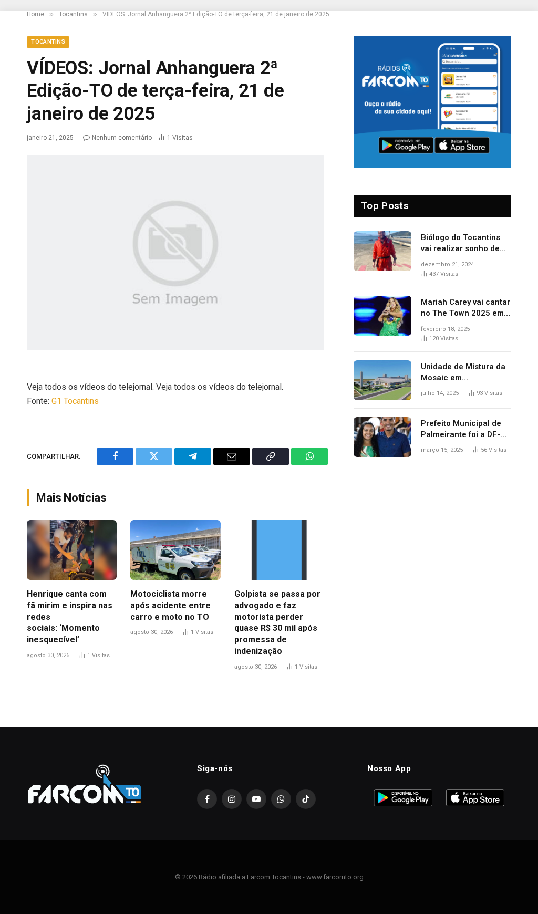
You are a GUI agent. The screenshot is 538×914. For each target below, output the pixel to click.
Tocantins (48, 41)
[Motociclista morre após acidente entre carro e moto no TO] (175, 550)
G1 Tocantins (75, 401)
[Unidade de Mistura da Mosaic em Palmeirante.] (382, 380)
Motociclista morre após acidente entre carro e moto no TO (170, 605)
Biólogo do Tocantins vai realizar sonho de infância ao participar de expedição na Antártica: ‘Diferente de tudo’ (464, 244)
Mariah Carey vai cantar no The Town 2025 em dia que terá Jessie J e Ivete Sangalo (465, 308)
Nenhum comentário (122, 137)
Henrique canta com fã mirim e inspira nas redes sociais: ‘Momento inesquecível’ (69, 617)
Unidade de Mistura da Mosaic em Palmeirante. (463, 373)
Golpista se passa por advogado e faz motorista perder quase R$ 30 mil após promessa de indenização (277, 622)
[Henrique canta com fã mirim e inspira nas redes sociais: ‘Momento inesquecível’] (72, 550)
